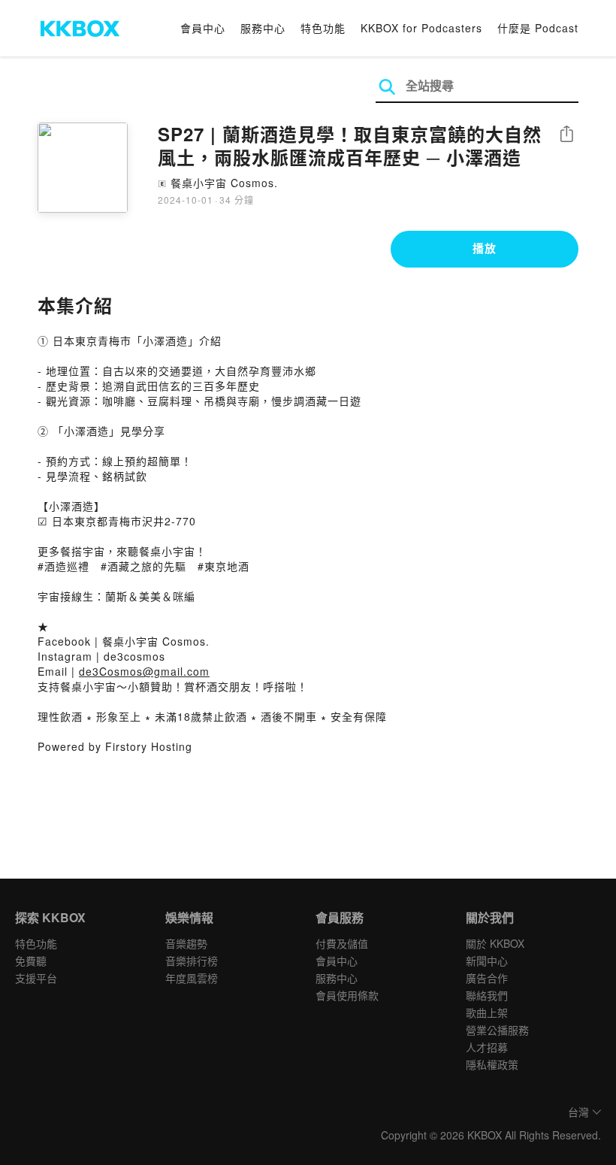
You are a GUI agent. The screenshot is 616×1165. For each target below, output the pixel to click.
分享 (566, 135)
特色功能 (323, 27)
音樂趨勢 (186, 943)
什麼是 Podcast (537, 27)
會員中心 (202, 27)
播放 (485, 248)
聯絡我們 (487, 995)
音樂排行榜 (191, 960)
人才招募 (487, 1047)
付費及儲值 (342, 943)
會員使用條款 (347, 995)
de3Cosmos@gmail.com (144, 671)
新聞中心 (487, 960)
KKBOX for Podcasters (421, 27)
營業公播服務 (497, 1029)
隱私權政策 (492, 1064)
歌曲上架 (487, 1012)
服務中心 (262, 27)
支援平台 (36, 977)
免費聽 (31, 960)
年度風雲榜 (191, 977)
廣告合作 (487, 977)
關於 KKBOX (495, 943)
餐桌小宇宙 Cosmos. (224, 182)
